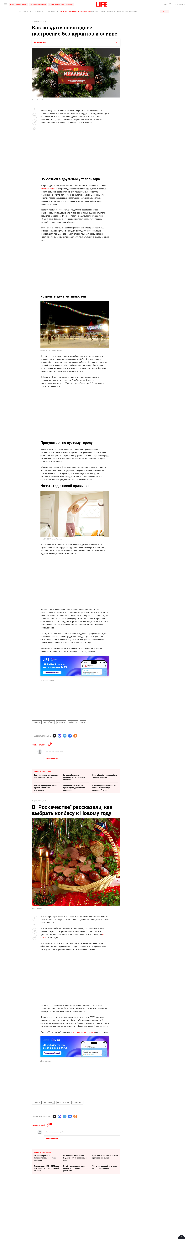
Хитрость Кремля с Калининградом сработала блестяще (74, 777)
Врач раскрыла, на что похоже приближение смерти (47, 776)
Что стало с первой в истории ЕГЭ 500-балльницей (104, 1167)
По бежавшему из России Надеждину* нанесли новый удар (74, 1157)
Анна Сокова (47, 1061)
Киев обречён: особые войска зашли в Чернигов (104, 776)
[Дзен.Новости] (54, 736)
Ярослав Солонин (48, 680)
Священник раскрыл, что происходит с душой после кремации (74, 787)
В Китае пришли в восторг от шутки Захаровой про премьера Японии (104, 787)
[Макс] (59, 736)
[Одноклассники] (75, 736)
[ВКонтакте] (70, 736)
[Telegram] (65, 736)
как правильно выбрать (84, 1032)
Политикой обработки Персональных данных (74, 11)
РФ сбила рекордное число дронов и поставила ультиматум (45, 787)
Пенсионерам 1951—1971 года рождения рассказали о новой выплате (46, 1168)
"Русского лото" (47, 188)
